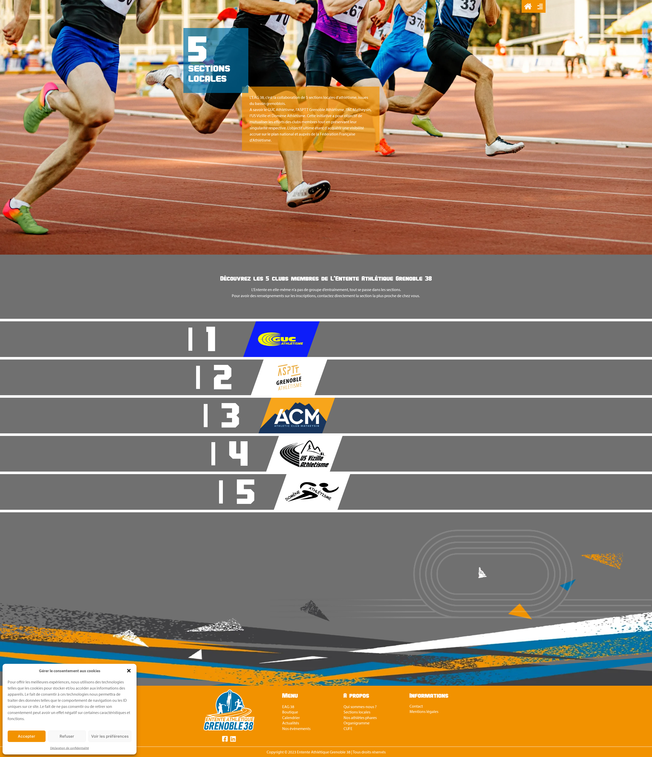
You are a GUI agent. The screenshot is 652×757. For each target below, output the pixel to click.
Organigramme (357, 722)
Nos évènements (296, 728)
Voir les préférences (110, 736)
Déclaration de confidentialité (69, 748)
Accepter (26, 736)
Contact (416, 706)
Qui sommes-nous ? (360, 706)
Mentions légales (424, 711)
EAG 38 (288, 706)
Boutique (290, 711)
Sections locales (357, 711)
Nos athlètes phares (360, 717)
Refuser (67, 736)
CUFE (348, 728)
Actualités (290, 722)
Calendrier (291, 717)
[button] (128, 670)
